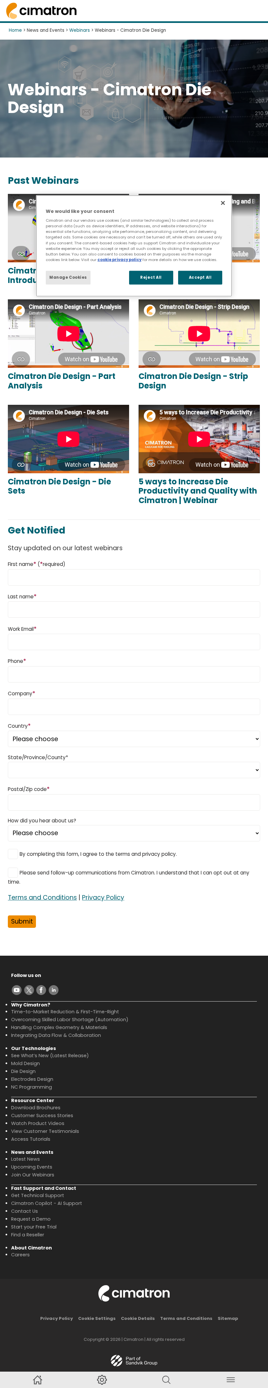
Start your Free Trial (34, 1227)
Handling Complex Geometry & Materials (59, 1027)
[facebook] (41, 990)
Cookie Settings (97, 1318)
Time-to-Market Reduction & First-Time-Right (65, 1011)
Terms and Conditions (42, 897)
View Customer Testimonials (45, 1131)
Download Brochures (35, 1107)
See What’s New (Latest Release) (50, 1055)
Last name (22, 596)
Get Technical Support (37, 1195)
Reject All (151, 277)
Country (19, 726)
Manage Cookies (68, 277)
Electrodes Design (32, 1079)
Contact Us (24, 1211)
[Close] (223, 203)
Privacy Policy (103, 897)
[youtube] (17, 990)
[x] (29, 990)
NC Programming (31, 1087)
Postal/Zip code (29, 789)
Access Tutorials (30, 1139)
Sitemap (228, 1318)
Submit (22, 921)
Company (21, 693)
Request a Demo (31, 1219)
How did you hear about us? (42, 820)
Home (15, 30)
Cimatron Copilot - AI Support (46, 1203)
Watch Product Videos (37, 1123)
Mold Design (25, 1063)
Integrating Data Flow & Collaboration (56, 1035)
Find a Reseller (27, 1234)
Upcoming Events (31, 1167)
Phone (17, 661)
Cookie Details (138, 1318)
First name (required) (36, 564)
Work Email (22, 629)
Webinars (79, 30)
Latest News (25, 1159)
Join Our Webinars (32, 1175)
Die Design (23, 1071)
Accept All (200, 277)
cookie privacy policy (119, 259)
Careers (20, 1254)
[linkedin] (54, 990)
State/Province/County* (38, 757)
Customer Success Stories (42, 1115)
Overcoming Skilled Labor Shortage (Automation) (69, 1019)
